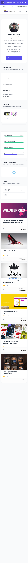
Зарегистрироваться (22, 6)
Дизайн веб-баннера (9, 251)
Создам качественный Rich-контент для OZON (12, 281)
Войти (12, 6)
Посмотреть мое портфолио (14, 118)
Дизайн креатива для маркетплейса (9, 372)
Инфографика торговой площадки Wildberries (10, 342)
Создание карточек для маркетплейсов (10, 312)
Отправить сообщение (14, 58)
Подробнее (14, 53)
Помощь (4, 6)
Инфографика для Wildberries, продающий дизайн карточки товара (12, 221)
